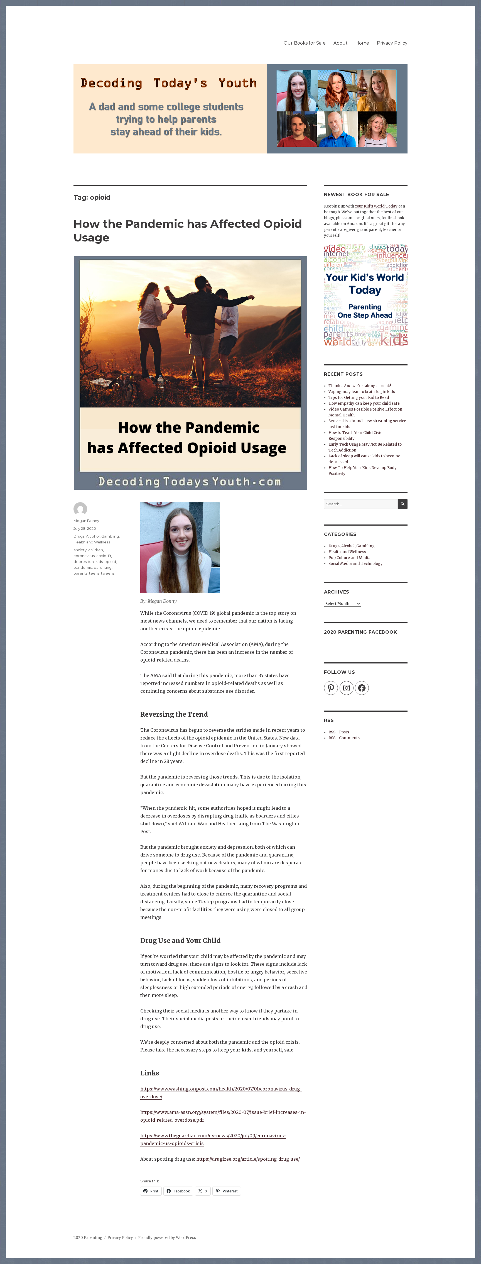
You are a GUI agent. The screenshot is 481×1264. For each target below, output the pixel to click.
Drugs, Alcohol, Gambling (96, 536)
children (95, 550)
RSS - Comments (344, 738)
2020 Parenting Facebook (360, 632)
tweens (107, 573)
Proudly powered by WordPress (167, 1237)
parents (80, 573)
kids (99, 561)
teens (94, 573)
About (340, 43)
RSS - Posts (338, 732)
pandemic (82, 567)
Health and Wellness (91, 542)
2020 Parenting (87, 1237)
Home (362, 43)
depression (83, 561)
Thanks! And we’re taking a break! (359, 386)
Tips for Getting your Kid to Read (358, 397)
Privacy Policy (392, 43)
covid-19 (103, 555)
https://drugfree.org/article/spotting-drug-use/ (248, 1159)
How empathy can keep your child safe (364, 403)
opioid (110, 561)
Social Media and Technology (355, 563)
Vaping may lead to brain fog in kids (361, 391)
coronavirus (84, 555)
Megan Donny (86, 520)
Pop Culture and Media (349, 557)
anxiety (80, 550)
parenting (103, 567)
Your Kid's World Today (376, 206)
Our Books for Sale (305, 43)
